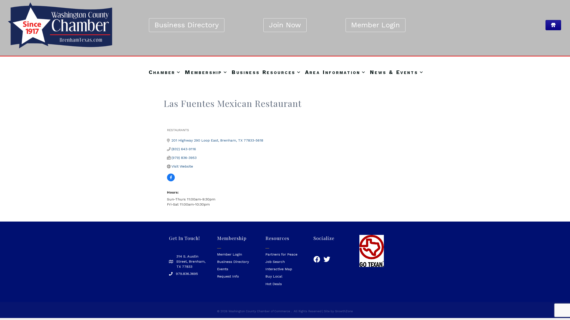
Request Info (228, 276)
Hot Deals (273, 284)
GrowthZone (344, 311)
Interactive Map (278, 269)
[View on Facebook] (171, 180)
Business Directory (233, 262)
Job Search (275, 262)
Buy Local (273, 276)
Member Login (229, 254)
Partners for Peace (281, 254)
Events (222, 269)
